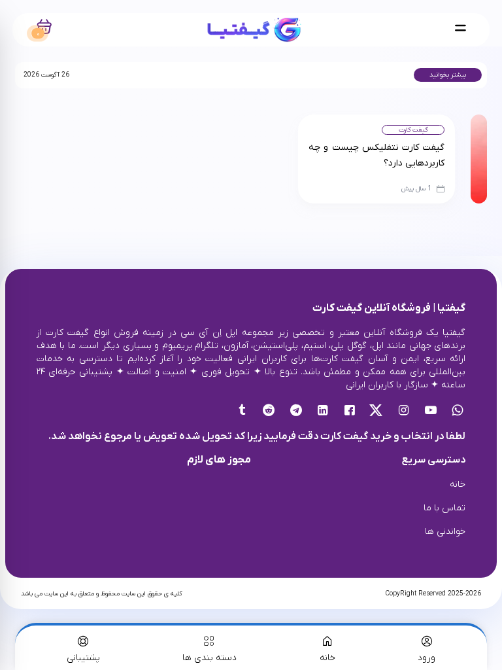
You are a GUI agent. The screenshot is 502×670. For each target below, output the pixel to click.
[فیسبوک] (349, 411)
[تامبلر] (242, 411)
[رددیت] (269, 411)
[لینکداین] (322, 411)
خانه (457, 484)
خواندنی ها (445, 531)
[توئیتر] (377, 411)
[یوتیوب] (430, 411)
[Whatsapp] (457, 411)
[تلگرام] (296, 411)
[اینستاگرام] (403, 411)
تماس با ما (444, 508)
